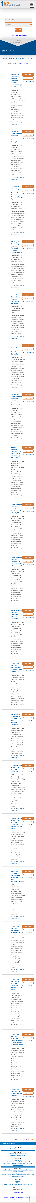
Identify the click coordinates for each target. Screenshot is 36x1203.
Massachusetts (16, 1174)
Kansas (16, 1161)
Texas (26, 1161)
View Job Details (27, 78)
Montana (21, 1148)
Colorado (19, 1155)
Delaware (15, 1171)
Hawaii (31, 1148)
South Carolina (7, 1184)
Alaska (23, 1155)
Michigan (5, 1169)
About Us (12, 1197)
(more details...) (18, 333)
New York (4, 1174)
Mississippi (14, 1184)
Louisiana (19, 1163)
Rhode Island (30, 1174)
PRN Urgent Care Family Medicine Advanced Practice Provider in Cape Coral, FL (16, 81)
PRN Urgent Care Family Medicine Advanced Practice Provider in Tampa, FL (17, 193)
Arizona (24, 1153)
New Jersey (14, 1173)
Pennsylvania (21, 1173)
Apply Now (28, 74)
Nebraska (11, 1161)
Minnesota (31, 1161)
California (11, 1153)
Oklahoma (21, 1161)
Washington (6, 1148)
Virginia (31, 1169)
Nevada (16, 1153)
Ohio (19, 1169)
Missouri (9, 1163)
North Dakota (17, 1160)
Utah (20, 1153)
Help (22, 1197)
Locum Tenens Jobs (18, 1192)
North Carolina (17, 1182)
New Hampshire (16, 1176)
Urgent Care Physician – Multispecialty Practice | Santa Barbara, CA (16, 667)
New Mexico (13, 1155)
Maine (22, 1176)
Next (31, 1139)
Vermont (9, 1174)
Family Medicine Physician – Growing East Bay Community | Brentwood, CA (16, 562)
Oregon (16, 1148)
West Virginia (25, 1169)
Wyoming (26, 1148)
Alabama (20, 1184)
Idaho (11, 1148)
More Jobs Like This (28, 81)
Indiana (10, 1169)
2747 (26, 1139)
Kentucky (15, 1169)
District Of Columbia (18, 1165)
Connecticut (23, 1174)
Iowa (4, 1163)
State (20, 63)
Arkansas (14, 1163)
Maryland (20, 1171)
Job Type (25, 63)
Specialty (15, 63)
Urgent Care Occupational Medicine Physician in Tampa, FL (15, 299)
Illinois (30, 1163)
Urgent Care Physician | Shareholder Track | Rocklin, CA (16, 930)
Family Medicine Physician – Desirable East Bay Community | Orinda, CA (16, 509)
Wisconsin (25, 1163)
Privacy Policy (28, 1197)
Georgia (25, 1184)
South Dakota (5, 1161)
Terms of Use (17, 1199)
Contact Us (5, 1197)
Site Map (18, 1197)
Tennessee (17, 1181)
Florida (30, 1184)
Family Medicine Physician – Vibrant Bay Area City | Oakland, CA (16, 615)
